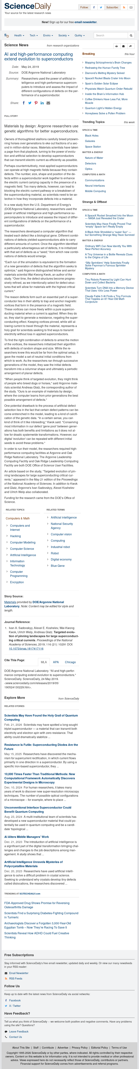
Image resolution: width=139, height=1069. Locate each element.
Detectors (90, 163)
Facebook (15, 1000)
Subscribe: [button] (112, 7)
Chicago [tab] (70, 662)
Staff (35, 1047)
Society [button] (63, 35)
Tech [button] (33, 35)
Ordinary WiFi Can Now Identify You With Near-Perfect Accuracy (108, 247)
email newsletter (86, 22)
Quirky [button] (79, 35)
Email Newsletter (18, 973)
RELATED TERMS (56, 509)
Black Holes (91, 135)
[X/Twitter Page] (101, 7)
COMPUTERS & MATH (93, 174)
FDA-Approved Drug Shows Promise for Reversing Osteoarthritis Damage (37, 905)
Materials (10, 602)
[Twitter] (30, 103)
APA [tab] (56, 662)
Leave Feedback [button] (18, 1031)
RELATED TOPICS (15, 509)
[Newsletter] (131, 7)
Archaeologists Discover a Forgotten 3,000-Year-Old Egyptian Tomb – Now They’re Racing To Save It (37, 925)
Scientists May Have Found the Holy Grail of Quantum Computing (41, 717)
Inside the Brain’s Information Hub (104, 94)
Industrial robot (60, 547)
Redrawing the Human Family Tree (105, 67)
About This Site (21, 1047)
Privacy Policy (80, 1047)
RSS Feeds (15, 978)
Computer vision (61, 534)
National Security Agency (62, 526)
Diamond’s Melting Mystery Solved (105, 73)
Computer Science (22, 549)
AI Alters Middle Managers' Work (26, 837)
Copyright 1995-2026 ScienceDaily (26, 1053)
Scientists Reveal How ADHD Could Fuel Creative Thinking (36, 935)
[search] (131, 35)
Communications (94, 180)
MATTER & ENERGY (92, 152)
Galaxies (90, 141)
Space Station (93, 146)
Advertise (63, 1047)
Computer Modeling (22, 542)
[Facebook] (24, 103)
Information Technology (17, 563)
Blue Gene (58, 566)
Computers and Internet (20, 527)
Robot (55, 553)
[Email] (48, 103)
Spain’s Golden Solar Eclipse (101, 83)
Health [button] (18, 35)
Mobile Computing (95, 191)
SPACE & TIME (90, 129)
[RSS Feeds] (124, 7)
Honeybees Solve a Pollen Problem (105, 113)
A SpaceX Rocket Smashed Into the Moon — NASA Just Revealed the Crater (109, 217)
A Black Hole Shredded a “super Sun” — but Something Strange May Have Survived (109, 233)
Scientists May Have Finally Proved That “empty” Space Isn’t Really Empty (108, 225)
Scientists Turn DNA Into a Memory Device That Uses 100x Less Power (109, 289)
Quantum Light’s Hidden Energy (103, 108)
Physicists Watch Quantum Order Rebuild (108, 88)
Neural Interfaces (95, 185)
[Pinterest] (36, 103)
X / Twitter (15, 1006)
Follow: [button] (84, 7)
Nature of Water (94, 158)
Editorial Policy (99, 1047)
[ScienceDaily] (27, 6)
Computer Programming (19, 573)
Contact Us (15, 1037)
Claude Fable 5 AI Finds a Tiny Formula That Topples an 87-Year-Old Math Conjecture (108, 298)
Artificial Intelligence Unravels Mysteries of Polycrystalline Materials (33, 864)
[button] (117, 46)
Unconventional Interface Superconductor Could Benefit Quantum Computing (37, 809)
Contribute (48, 1047)
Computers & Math (18, 518)
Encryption (17, 582)
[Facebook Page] (94, 7)
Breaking (88, 54)
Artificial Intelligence (23, 555)
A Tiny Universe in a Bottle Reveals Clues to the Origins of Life (108, 255)
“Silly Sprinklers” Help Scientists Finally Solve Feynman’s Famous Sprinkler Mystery (107, 265)
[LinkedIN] (42, 103)
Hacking (15, 536)
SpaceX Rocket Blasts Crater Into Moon (107, 78)
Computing (58, 540)
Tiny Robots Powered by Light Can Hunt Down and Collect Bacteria (108, 281)
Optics (88, 169)
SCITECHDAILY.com (30, 893)
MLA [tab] (44, 662)
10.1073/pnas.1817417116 (26, 648)
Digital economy (61, 559)
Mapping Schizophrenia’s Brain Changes (108, 62)
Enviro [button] (47, 35)
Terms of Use (119, 1047)
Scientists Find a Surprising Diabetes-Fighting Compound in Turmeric (41, 915)
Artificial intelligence (64, 517)
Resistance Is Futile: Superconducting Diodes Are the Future (41, 747)
